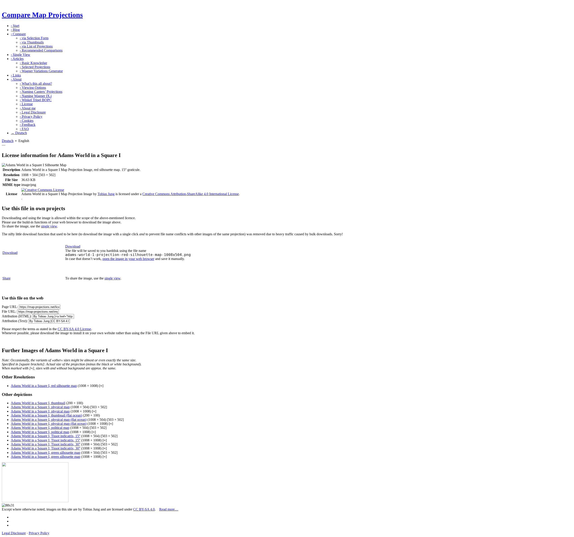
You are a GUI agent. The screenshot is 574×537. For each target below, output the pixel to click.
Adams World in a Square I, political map (40, 428)
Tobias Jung (106, 194)
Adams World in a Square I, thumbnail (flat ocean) (46, 415)
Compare (18, 34)
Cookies (26, 120)
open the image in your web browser (128, 259)
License (26, 104)
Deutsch (7, 141)
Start (15, 26)
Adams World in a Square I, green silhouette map (45, 452)
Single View (20, 55)
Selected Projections (35, 67)
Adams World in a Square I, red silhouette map (44, 386)
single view (49, 226)
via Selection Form (34, 38)
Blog (15, 30)
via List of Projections (36, 46)
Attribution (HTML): (17, 316)
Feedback (27, 125)
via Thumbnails (32, 42)
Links (16, 75)
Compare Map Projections (42, 15)
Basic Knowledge (33, 63)
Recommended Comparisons (41, 50)
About (16, 79)
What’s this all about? (36, 83)
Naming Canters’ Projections (41, 92)
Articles (17, 59)
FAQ (24, 129)
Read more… (168, 509)
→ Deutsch (19, 133)
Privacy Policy (31, 116)
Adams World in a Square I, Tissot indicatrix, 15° (45, 436)
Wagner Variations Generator (41, 71)
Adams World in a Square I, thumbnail (38, 403)
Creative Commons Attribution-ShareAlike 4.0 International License (190, 194)
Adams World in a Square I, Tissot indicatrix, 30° (45, 444)
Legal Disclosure (33, 112)
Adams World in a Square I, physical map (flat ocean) (49, 419)
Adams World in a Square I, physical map (40, 407)
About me (28, 108)
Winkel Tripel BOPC (36, 100)
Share (6, 278)
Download (9, 253)
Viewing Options (33, 88)
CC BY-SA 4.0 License (74, 329)
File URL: (9, 311)
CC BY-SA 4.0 (144, 509)
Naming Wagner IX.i (36, 96)
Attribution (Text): (15, 321)
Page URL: (10, 307)
